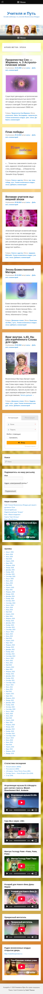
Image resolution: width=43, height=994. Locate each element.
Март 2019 (9, 749)
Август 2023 (10, 632)
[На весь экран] (36, 810)
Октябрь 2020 (10, 707)
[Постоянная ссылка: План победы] (21, 161)
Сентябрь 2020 (10, 709)
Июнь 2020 (9, 716)
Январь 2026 (10, 567)
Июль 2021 (9, 687)
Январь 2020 (10, 727)
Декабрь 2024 (10, 596)
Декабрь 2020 (10, 702)
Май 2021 (9, 691)
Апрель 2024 (10, 614)
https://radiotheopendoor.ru (13, 954)
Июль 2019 (9, 740)
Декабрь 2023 (10, 623)
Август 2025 (10, 578)
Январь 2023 (10, 647)
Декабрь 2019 (10, 729)
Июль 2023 (9, 634)
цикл (27, 117)
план (33, 180)
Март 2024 (9, 616)
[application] (21, 802)
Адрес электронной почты (16, 483)
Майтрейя (8, 255)
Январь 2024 (10, 620)
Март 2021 (9, 696)
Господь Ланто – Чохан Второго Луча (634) (19, 773)
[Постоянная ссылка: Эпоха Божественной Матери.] (21, 301)
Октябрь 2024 (10, 601)
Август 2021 (10, 685)
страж (16, 403)
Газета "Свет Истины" (11, 517)
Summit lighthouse (10, 510)
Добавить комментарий (18, 184)
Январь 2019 (10, 753)
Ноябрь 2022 (10, 652)
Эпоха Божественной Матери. (19, 270)
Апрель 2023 (10, 640)
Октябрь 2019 (10, 733)
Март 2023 (9, 643)
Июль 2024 (9, 607)
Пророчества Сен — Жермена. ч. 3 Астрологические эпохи (21, 62)
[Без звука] (33, 810)
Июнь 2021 (9, 689)
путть (14, 322)
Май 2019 (9, 744)
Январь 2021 (10, 700)
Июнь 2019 (9, 742)
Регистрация (30, 418)
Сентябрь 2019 (10, 735)
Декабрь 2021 (10, 676)
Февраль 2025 (10, 592)
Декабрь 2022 (10, 649)
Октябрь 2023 (10, 627)
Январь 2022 (10, 674)
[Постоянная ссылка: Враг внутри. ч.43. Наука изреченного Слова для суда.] (21, 376)
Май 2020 (9, 718)
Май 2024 (9, 612)
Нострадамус (23, 115)
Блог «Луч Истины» (11, 519)
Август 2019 (10, 738)
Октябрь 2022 (10, 654)
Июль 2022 (9, 660)
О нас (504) (9, 775)
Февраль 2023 (10, 645)
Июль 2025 (9, 581)
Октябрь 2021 (10, 680)
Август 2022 (10, 658)
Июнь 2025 (9, 583)
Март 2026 (9, 563)
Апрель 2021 (10, 693)
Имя (6, 475)
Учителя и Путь (21, 13)
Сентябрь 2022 (10, 656)
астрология (9, 115)
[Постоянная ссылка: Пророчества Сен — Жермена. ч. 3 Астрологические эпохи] (21, 94)
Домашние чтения (17, 320)
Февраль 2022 (10, 671)
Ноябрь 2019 (10, 731)
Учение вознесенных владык (15, 117)
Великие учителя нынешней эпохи (19, 198)
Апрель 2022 (10, 667)
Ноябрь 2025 (10, 572)
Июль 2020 (9, 713)
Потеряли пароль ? (30, 446)
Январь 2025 (10, 594)
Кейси (16, 115)
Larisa (28, 68)
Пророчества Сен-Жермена (20, 113)
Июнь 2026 (9, 556)
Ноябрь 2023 (10, 625)
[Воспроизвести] (7, 810)
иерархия (32, 253)
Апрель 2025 (10, 587)
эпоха (32, 117)
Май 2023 (9, 638)
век (30, 180)
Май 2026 (9, 559)
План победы (14, 132)
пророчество (32, 115)
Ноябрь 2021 (10, 678)
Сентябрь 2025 (10, 576)
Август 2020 (10, 711)
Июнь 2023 (9, 636)
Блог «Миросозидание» (12, 514)
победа (7, 182)
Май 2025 (9, 585)
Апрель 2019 (10, 747)
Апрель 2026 (10, 561)
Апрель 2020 (10, 720)
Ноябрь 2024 (10, 598)
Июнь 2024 (9, 609)
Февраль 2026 (10, 565)
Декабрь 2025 (10, 570)
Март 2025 (9, 589)
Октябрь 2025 (10, 574)
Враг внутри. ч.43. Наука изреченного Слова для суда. (21, 339)
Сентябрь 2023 (10, 629)
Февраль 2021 (10, 698)
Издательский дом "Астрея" (13, 512)
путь (12, 182)
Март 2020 (9, 722)
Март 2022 (9, 669)
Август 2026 (10, 552)
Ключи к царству (17, 180)
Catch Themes (30, 990)
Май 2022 (9, 665)
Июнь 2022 (9, 663)
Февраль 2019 (10, 751)
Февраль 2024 (10, 618)
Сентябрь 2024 (10, 603)
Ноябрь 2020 (10, 705)
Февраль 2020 (10, 724)
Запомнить (13, 438)
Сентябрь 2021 (10, 682)
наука (7, 403)
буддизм (32, 401)
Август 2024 (10, 605)
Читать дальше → (27, 395)
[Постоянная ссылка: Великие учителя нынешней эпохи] (21, 228)
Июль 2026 (9, 554)
